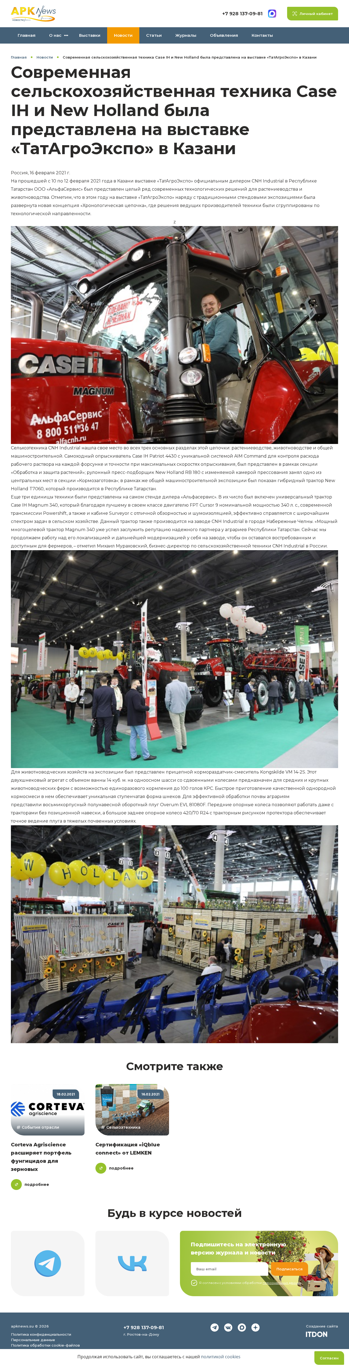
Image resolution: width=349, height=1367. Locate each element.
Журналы (185, 35)
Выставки (89, 35)
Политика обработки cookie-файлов (45, 1345)
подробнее (37, 1184)
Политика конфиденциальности (41, 1334)
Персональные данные (33, 1340)
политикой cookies (220, 1357)
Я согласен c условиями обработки (250, 1283)
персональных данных (282, 1283)
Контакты (262, 35)
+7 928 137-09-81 (242, 13)
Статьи (154, 35)
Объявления (224, 35)
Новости (123, 35)
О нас (55, 35)
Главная (26, 35)
